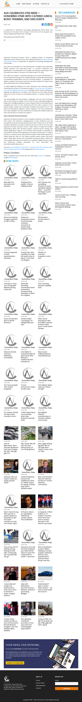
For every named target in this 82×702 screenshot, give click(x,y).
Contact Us (41, 156)
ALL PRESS (36, 4)
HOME (18, 4)
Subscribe (67, 688)
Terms (38, 680)
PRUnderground (39, 149)
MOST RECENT (26, 4)
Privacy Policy (40, 683)
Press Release (13, 158)
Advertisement (40, 685)
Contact (38, 688)
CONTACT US (45, 4)
